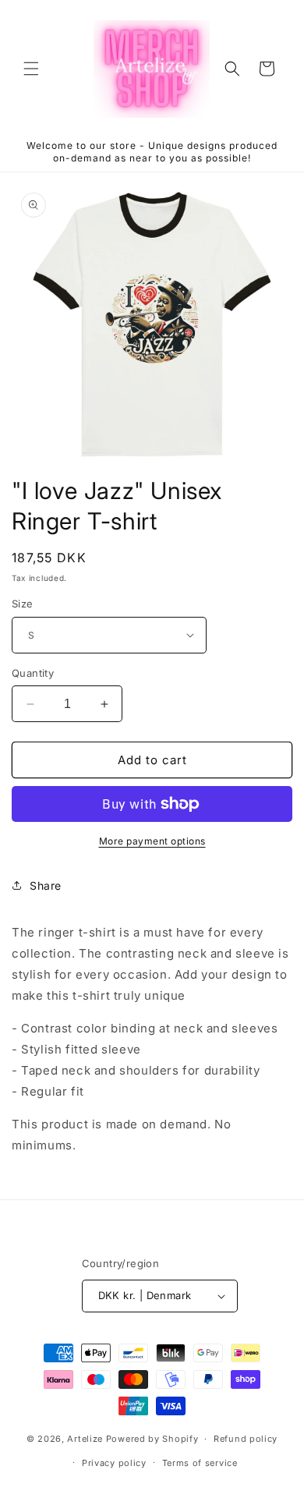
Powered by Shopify (152, 1438)
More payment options (152, 841)
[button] (31, 68)
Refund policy (245, 1438)
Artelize (85, 1438)
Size (23, 603)
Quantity (33, 673)
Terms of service (200, 1462)
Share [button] (46, 885)
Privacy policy (114, 1462)
